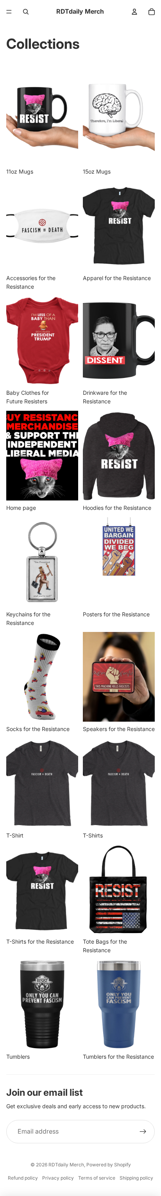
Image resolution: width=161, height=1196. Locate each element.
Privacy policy (58, 1178)
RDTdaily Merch (66, 1165)
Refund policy (23, 1178)
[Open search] (25, 11)
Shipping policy (136, 1178)
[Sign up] (143, 1131)
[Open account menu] (134, 11)
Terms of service (96, 1178)
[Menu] (9, 12)
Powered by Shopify (108, 1165)
